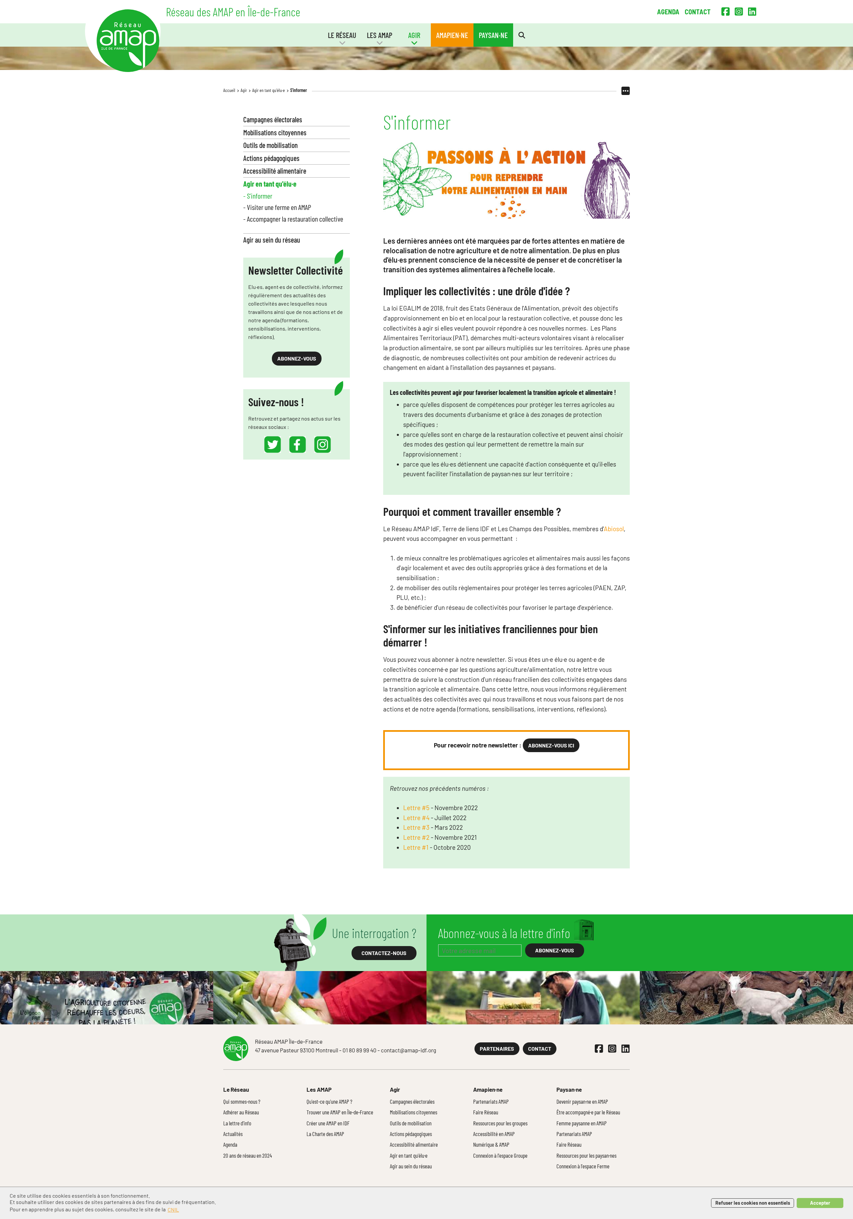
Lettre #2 (416, 837)
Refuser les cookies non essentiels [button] (752, 1203)
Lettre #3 (416, 827)
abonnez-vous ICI (551, 745)
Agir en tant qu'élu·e (268, 90)
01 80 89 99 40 (360, 1050)
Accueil (229, 90)
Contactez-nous (384, 953)
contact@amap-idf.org (408, 1050)
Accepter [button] (820, 1203)
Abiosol (614, 529)
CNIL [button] (173, 1209)
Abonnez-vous (296, 358)
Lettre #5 (416, 807)
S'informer (298, 90)
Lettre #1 (415, 847)
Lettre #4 (416, 817)
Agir (244, 90)
